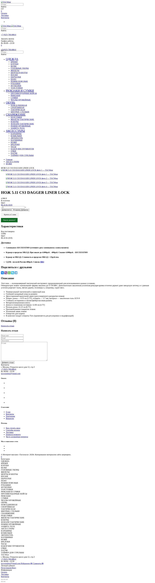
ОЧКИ (13, 151)
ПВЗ (42, 262)
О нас (8, 412)
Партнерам (10, 416)
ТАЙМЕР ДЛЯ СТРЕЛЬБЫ (22, 155)
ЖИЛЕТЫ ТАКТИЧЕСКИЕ (22, 119)
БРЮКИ (14, 62)
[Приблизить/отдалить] (7, 579)
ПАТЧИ (14, 153)
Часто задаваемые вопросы (17, 437)
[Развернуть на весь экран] (4, 579)
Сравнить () (38, 563)
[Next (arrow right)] (4, 581)
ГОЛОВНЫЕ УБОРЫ (20, 68)
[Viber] (5, 272)
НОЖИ (14, 142)
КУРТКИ (14, 64)
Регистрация (6, 568)
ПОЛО (13, 79)
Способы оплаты (13, 430)
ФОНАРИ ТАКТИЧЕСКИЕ (22, 124)
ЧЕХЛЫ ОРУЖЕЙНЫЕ (21, 100)
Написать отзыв (7, 326)
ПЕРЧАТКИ (16, 77)
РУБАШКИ (15, 83)
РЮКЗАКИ (15, 95)
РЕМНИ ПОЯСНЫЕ (19, 81)
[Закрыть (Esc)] (2, 579)
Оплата (4, 13)
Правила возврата (13, 435)
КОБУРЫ (15, 122)
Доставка (5, 15)
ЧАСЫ (13, 147)
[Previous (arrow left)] (2, 581)
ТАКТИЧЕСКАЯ (18, 110)
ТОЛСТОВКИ (17, 88)
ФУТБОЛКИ (16, 86)
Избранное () (27, 563)
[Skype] (12, 272)
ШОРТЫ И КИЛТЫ (19, 73)
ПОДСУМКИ (16, 117)
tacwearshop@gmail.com (10, 374)
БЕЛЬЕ (14, 66)
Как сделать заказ (13, 428)
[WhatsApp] (9, 272)
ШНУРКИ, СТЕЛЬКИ (20, 112)
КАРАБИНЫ (16, 134)
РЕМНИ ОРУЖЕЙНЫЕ (21, 126)
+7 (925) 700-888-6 (8, 35)
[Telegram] (16, 272)
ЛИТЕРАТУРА (17, 138)
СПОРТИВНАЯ (17, 107)
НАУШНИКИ (16, 140)
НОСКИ (14, 75)
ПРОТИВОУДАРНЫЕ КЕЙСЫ (24, 93)
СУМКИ (14, 98)
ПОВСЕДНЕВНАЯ (19, 105)
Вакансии (10, 418)
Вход (14, 568)
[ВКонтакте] (2, 272)
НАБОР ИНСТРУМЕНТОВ (22, 149)
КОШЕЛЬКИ (16, 136)
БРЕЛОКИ (15, 144)
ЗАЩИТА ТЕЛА (18, 128)
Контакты (5, 18)
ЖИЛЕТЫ (15, 70)
